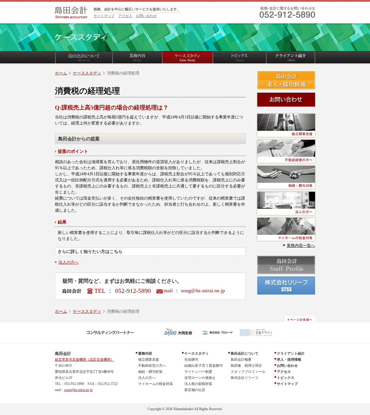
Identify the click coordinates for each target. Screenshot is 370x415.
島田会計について (244, 353)
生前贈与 (191, 360)
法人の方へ (68, 262)
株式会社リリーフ (244, 378)
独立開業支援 (148, 360)
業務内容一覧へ (301, 245)
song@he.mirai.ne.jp (203, 290)
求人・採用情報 (289, 360)
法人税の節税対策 (198, 384)
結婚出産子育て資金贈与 (203, 366)
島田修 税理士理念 (246, 366)
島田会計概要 (241, 360)
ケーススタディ (87, 73)
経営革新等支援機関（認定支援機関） (84, 360)
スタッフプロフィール (248, 372)
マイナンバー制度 (198, 372)
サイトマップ (104, 16)
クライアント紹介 (291, 353)
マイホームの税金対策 (155, 384)
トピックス (285, 378)
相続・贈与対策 (150, 372)
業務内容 (145, 353)
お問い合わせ (146, 16)
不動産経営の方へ (152, 366)
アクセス (125, 16)
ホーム (61, 73)
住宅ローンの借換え (200, 378)
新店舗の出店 (194, 390)
